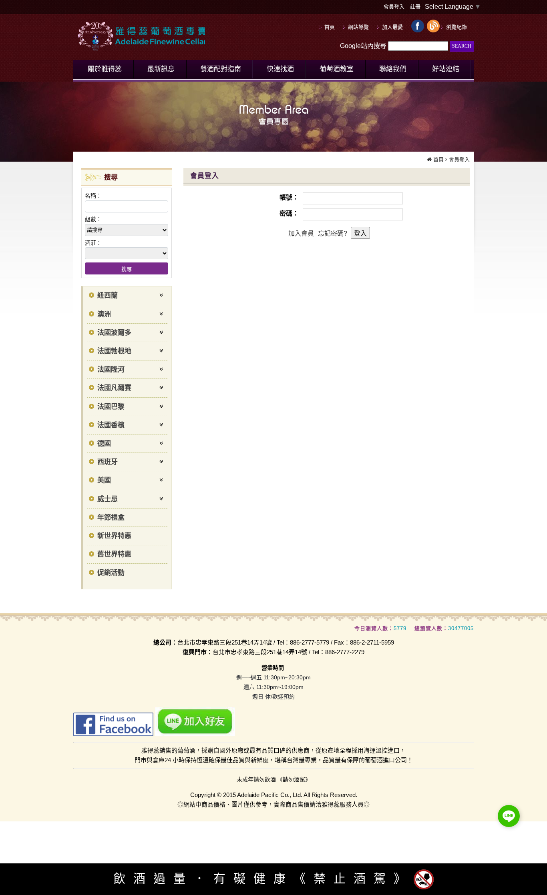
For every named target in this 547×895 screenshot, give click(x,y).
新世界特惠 (114, 536)
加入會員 (301, 233)
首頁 (438, 159)
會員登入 (394, 7)
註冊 (415, 7)
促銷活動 (111, 573)
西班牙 (107, 462)
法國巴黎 (111, 406)
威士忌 (107, 499)
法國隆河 (111, 369)
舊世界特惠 (114, 554)
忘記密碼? (332, 233)
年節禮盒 (111, 517)
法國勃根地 (114, 351)
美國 (104, 480)
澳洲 (104, 314)
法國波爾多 (114, 332)
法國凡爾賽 (114, 388)
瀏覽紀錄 (456, 27)
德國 (104, 443)
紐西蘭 (107, 295)
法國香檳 (111, 425)
